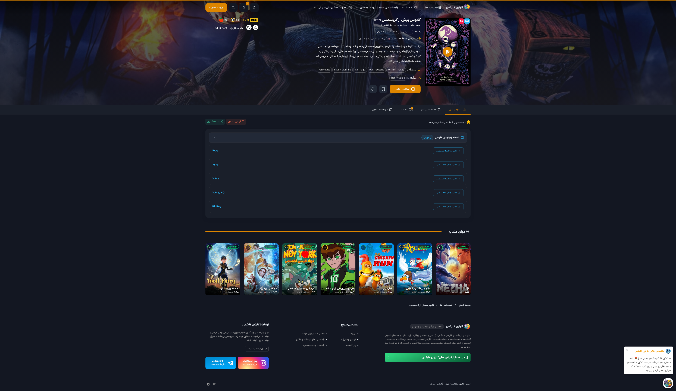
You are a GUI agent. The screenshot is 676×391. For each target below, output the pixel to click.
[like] (255, 27)
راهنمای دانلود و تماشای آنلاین (310, 339)
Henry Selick (398, 78)
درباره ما (352, 334)
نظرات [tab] (407, 109)
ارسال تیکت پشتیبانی (257, 349)
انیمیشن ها (432, 7)
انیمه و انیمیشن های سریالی (333, 7)
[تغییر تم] (254, 7)
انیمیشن (406, 32)
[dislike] (249, 27)
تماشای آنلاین (402, 89)
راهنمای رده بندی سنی (313, 345)
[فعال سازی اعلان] (373, 89)
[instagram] (214, 384)
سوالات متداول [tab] (380, 110)
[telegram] (208, 384)
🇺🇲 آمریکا (385, 39)
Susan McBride (342, 70)
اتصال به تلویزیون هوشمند (311, 334)
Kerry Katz (324, 70)
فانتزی (380, 32)
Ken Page (360, 70)
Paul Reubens (376, 70)
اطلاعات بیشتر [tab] (428, 110)
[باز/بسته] (214, 137)
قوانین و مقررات (348, 339)
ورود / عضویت (216, 7)
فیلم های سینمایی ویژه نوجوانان (377, 7)
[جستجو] (233, 7)
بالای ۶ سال (364, 39)
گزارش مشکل (234, 122)
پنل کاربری (351, 345)
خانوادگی (393, 32)
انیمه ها (410, 7)
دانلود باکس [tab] (455, 110)
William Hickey (396, 70)
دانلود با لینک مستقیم (446, 151)
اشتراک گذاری (213, 122)
